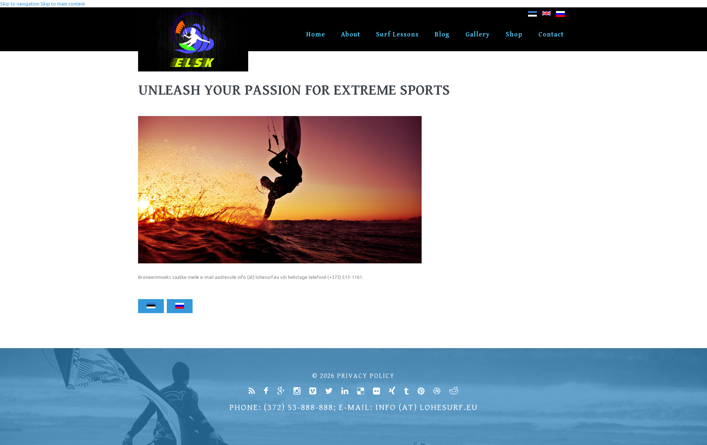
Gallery (477, 34)
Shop (514, 34)
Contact (551, 34)
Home (315, 34)
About (350, 34)
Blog (442, 34)
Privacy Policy (366, 376)
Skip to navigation (19, 3)
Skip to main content (63, 3)
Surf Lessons (397, 34)
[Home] (193, 11)
